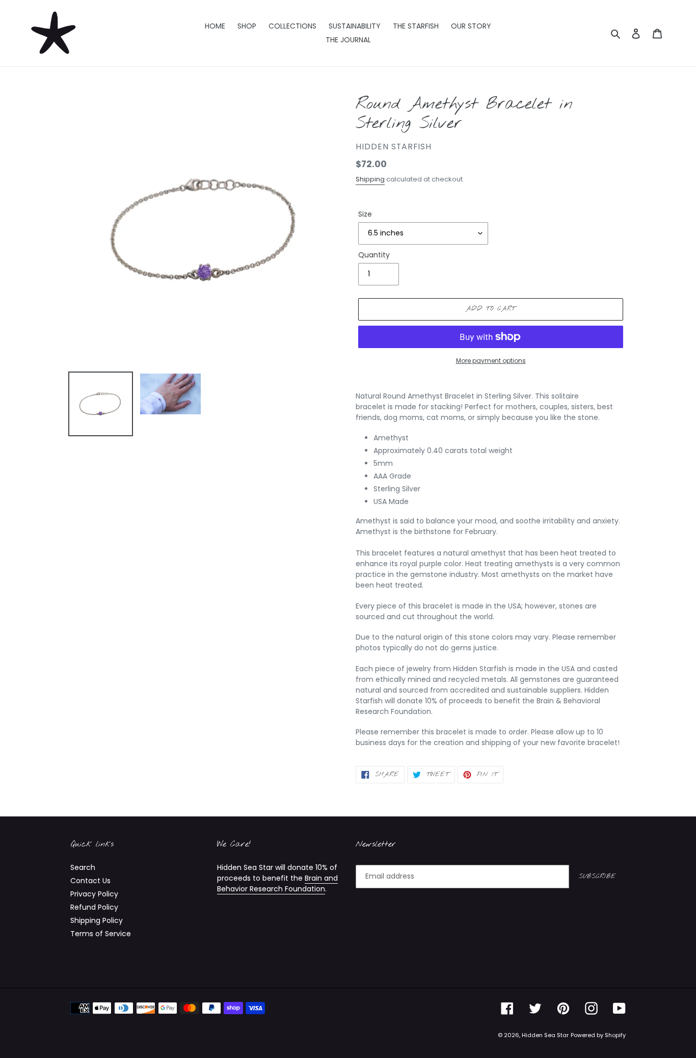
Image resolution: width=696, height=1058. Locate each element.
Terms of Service (100, 934)
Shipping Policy (96, 920)
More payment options (491, 360)
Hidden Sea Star (545, 1035)
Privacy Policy (94, 894)
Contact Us (90, 881)
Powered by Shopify (598, 1035)
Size (365, 214)
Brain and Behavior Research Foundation (277, 883)
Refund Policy (94, 907)
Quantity (374, 255)
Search (82, 867)
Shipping (370, 179)
